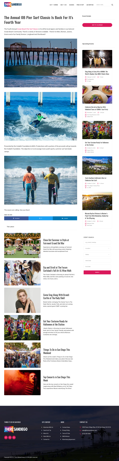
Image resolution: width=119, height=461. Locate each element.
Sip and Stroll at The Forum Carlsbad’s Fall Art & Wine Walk (57, 269)
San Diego (89, 225)
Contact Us (46, 439)
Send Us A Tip (47, 430)
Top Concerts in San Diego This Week (56, 378)
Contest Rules (66, 427)
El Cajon (89, 81)
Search (97, 272)
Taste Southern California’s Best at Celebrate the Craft (95, 179)
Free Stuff (80, 5)
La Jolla (89, 187)
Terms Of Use (66, 433)
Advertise (90, 5)
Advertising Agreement (68, 439)
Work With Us (47, 436)
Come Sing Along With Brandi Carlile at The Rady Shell (56, 296)
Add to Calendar (97, 25)
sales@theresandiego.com (89, 430)
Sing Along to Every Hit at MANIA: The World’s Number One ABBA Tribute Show (97, 72)
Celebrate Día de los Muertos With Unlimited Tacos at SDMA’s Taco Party (96, 108)
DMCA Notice (66, 436)
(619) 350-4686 (86, 433)
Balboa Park (90, 116)
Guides (71, 5)
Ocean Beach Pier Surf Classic (27, 29)
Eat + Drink (54, 5)
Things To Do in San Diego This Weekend (56, 351)
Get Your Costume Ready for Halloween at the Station (55, 322)
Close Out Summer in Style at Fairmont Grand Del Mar (56, 241)
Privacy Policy (66, 430)
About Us (45, 433)
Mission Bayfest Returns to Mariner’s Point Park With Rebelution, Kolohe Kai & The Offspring (96, 215)
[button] (97, 248)
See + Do (63, 5)
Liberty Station (90, 152)
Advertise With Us (48, 427)
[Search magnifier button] (112, 5)
